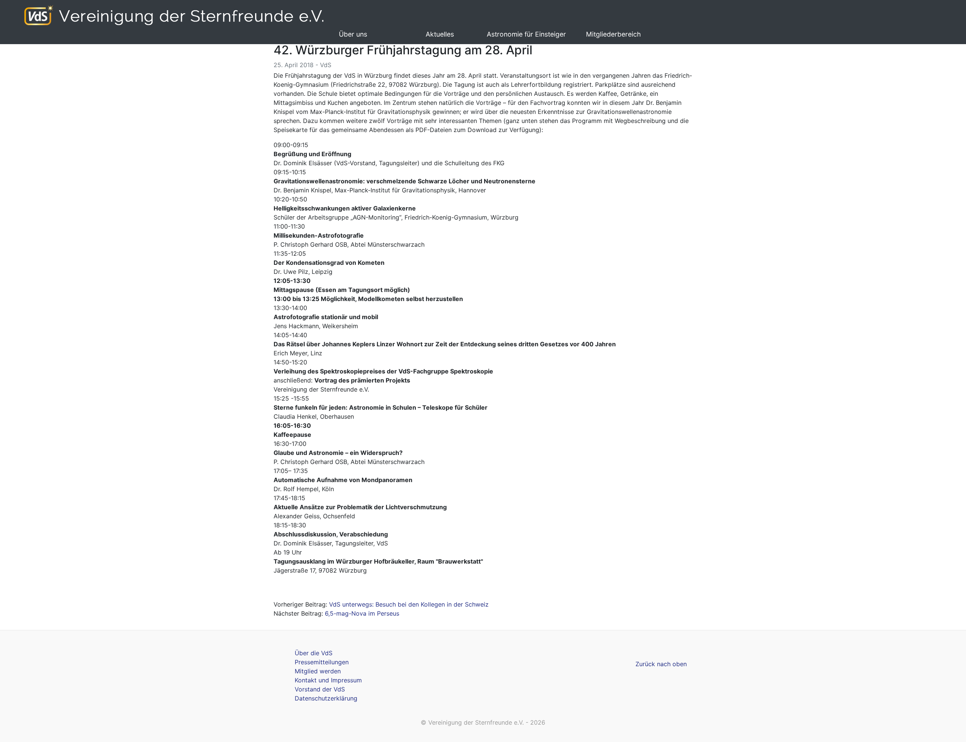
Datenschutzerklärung (326, 698)
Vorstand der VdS (320, 689)
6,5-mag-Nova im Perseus (362, 613)
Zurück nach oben (661, 664)
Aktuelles (440, 34)
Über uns (353, 34)
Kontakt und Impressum (328, 680)
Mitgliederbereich (613, 34)
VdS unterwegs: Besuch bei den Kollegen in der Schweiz (409, 604)
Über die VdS (313, 653)
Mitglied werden (318, 671)
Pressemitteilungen (322, 662)
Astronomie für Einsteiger (526, 34)
